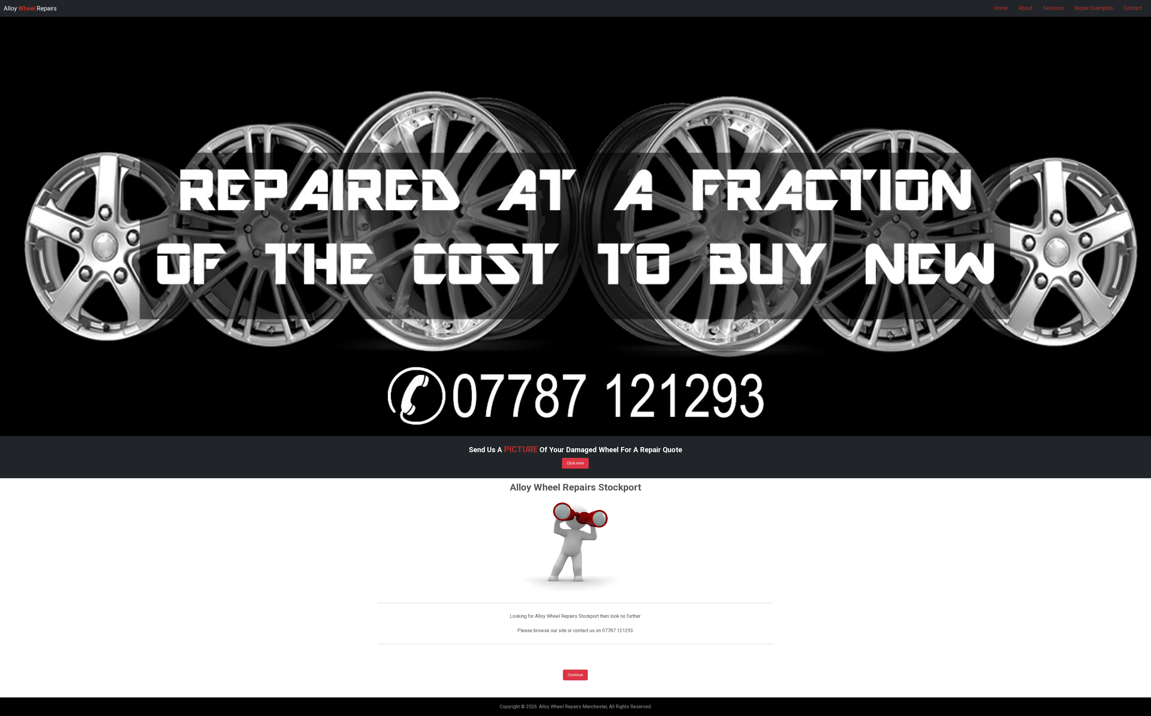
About (1026, 8)
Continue (575, 675)
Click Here (575, 463)
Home (1001, 8)
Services (1053, 8)
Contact (1133, 8)
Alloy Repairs (30, 8)
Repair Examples (1094, 8)
